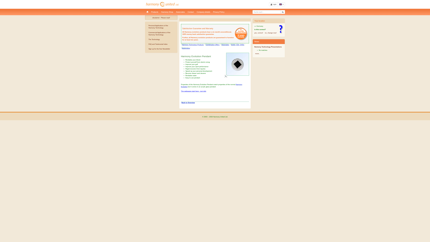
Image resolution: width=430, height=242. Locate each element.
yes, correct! (258, 33)
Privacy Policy (218, 12)
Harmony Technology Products (193, 45)
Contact (191, 12)
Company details (203, 12)
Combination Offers (212, 45)
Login (274, 4)
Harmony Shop (167, 12)
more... (257, 53)
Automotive (186, 48)
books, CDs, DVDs (237, 45)
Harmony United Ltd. (162, 4)
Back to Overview (188, 103)
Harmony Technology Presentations (268, 47)
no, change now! (271, 33)
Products (154, 12)
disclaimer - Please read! (161, 18)
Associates (225, 45)
